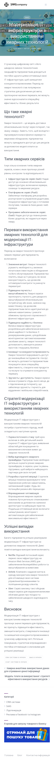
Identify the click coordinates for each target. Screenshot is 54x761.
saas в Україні (35, 657)
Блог (19, 755)
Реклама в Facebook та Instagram (23, 714)
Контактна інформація (38, 755)
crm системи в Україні (15, 657)
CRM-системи (13, 702)
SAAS (27, 17)
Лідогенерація (13, 710)
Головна (8, 755)
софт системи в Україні (16, 662)
